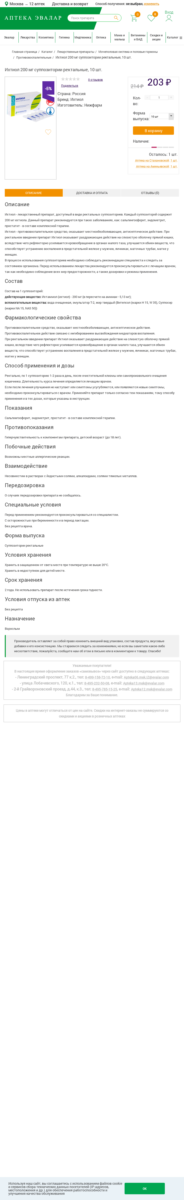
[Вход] (169, 17)
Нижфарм (93, 105)
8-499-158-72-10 (97, 677)
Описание (33, 193)
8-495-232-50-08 (96, 683)
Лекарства (27, 37)
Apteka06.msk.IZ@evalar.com (146, 677)
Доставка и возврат (70, 3)
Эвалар (9, 37)
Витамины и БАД (138, 37)
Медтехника (83, 37)
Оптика (101, 37)
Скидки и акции (156, 37)
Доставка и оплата (92, 193)
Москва (17, 3)
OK (145, 1188)
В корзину (153, 130)
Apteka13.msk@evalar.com (143, 683)
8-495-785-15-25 (104, 689)
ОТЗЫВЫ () (150, 192)
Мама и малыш (119, 37)
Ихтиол (76, 99)
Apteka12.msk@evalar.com (151, 689)
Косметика (46, 37)
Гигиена (64, 37)
